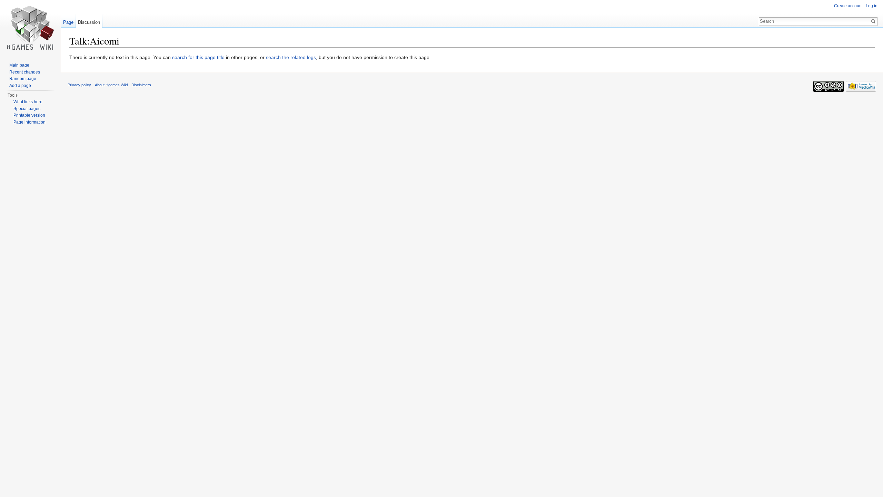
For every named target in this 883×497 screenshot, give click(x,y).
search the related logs (291, 57)
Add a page (20, 85)
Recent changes (24, 72)
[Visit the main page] (30, 27)
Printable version (29, 115)
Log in (871, 5)
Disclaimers (141, 85)
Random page (22, 78)
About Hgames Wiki (111, 85)
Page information (29, 122)
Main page (19, 65)
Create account (848, 5)
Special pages (26, 108)
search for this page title (198, 57)
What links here (27, 101)
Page (68, 22)
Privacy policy (79, 85)
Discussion (89, 22)
